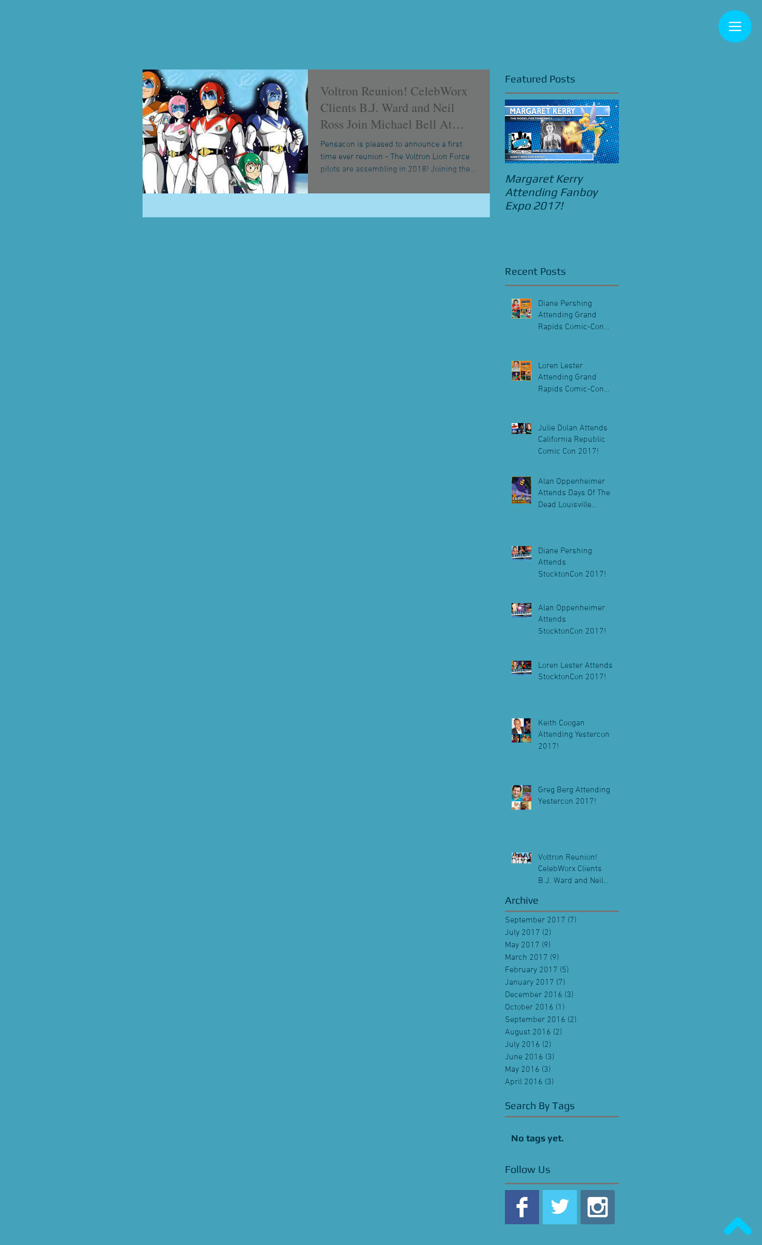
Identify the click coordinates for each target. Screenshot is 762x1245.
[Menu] (735, 26)
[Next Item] (602, 131)
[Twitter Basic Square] (560, 1207)
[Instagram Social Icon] (598, 1207)
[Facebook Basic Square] (522, 1207)
